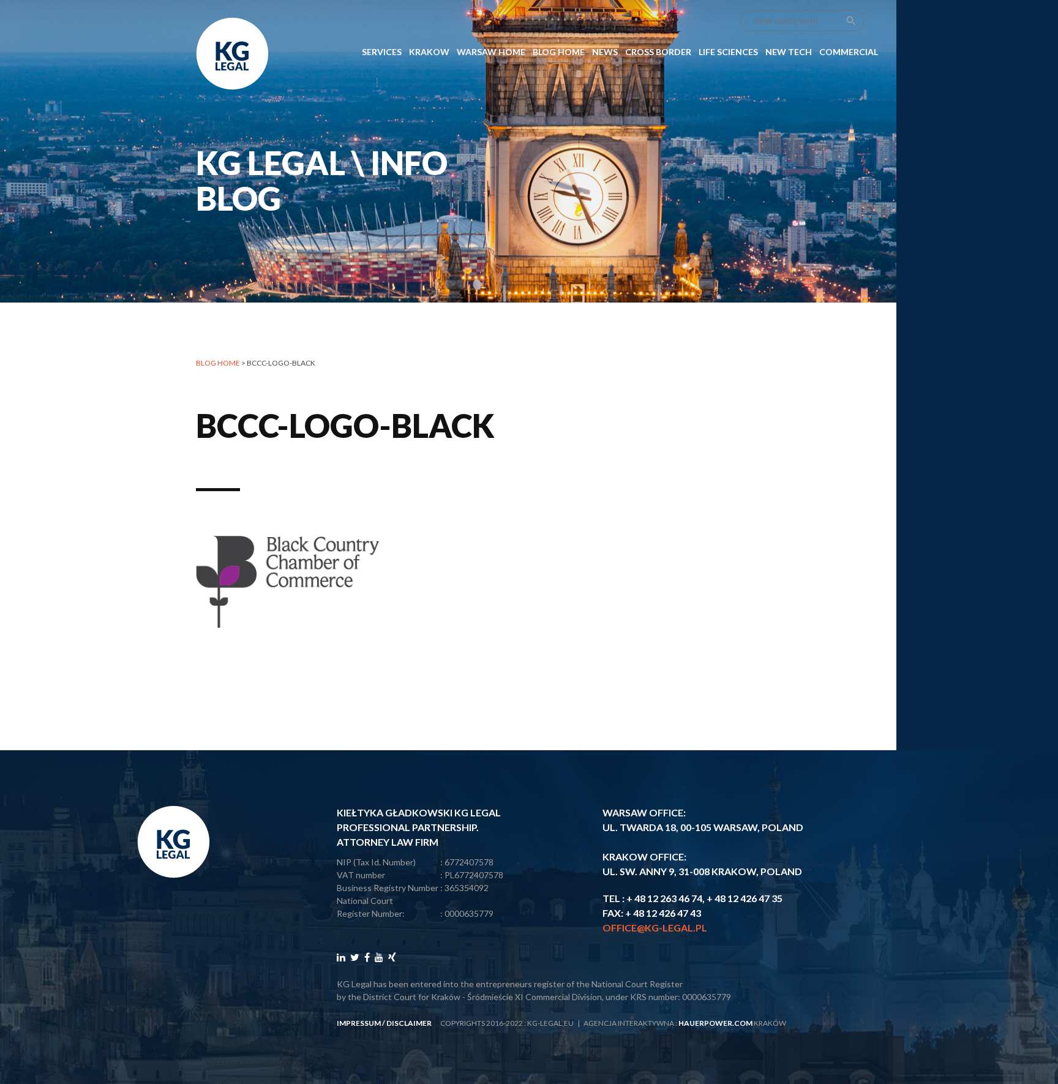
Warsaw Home (491, 52)
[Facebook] (367, 957)
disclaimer (409, 1023)
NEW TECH (788, 52)
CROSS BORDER (658, 52)
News (605, 52)
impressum (359, 1023)
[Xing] (392, 957)
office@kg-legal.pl (654, 927)
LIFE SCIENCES (728, 52)
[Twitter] (354, 957)
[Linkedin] (341, 957)
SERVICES (382, 52)
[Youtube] (379, 957)
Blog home (218, 362)
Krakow (429, 52)
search (851, 21)
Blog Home (559, 52)
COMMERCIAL (848, 52)
